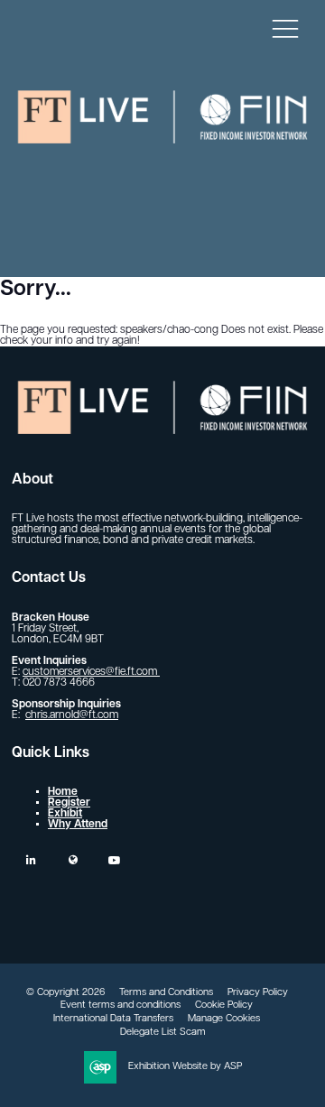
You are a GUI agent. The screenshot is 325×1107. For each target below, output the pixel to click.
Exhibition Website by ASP (185, 1067)
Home (63, 792)
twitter (72, 860)
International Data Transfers (113, 1019)
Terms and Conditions (166, 993)
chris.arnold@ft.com (71, 715)
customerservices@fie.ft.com (91, 672)
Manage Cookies (224, 1019)
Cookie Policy (224, 1005)
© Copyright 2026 (65, 993)
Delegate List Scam (163, 1033)
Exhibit (65, 813)
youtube (114, 860)
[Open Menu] (285, 28)
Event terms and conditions (120, 1005)
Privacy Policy (258, 993)
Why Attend (77, 824)
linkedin (31, 860)
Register (69, 803)
